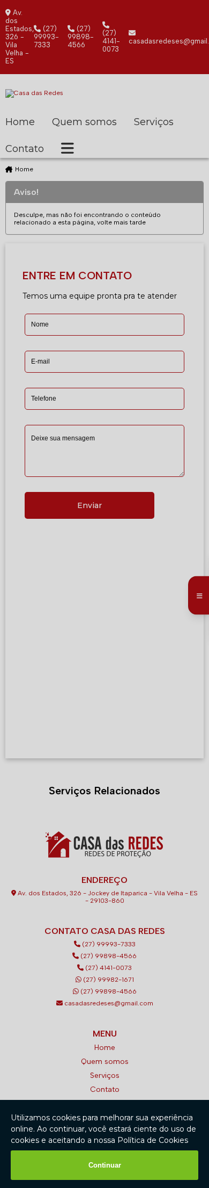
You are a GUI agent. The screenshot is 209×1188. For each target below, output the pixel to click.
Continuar (104, 1165)
